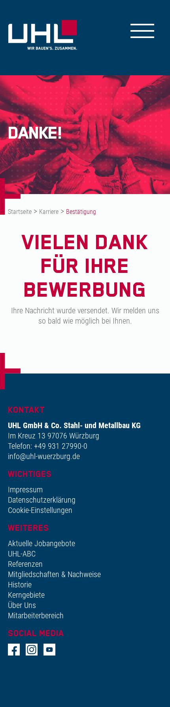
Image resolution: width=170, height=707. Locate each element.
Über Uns (22, 605)
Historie (20, 584)
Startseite (20, 211)
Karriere (49, 211)
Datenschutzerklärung (42, 500)
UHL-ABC (22, 553)
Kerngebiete (26, 595)
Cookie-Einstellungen (40, 510)
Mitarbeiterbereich (36, 615)
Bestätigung (81, 211)
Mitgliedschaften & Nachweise (54, 574)
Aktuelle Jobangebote (41, 543)
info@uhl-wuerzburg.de (44, 456)
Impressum (25, 489)
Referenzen (25, 564)
